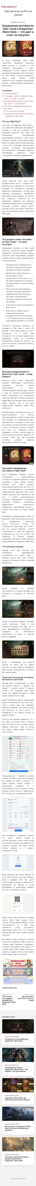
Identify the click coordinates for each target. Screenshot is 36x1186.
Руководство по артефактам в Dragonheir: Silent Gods (16, 1040)
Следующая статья (26, 997)
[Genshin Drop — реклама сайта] (18, 960)
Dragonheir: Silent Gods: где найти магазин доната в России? (17, 1099)
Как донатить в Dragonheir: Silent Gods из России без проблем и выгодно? (17, 1128)
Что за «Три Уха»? (11, 93)
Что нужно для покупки (15, 111)
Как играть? (9, 6)
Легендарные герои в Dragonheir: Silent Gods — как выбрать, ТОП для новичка (16, 1069)
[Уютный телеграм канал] (18, 968)
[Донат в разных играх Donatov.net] (18, 977)
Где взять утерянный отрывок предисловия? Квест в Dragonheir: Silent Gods (16, 1159)
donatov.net (14, 524)
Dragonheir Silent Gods (18, 22)
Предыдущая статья (9, 999)
